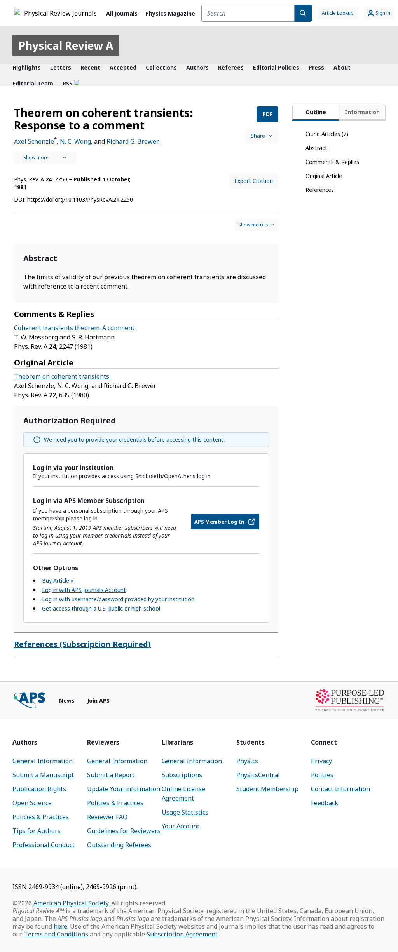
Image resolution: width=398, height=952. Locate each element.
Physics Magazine (170, 13)
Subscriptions (182, 775)
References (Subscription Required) (82, 644)
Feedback (324, 803)
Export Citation (253, 180)
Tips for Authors (36, 831)
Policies (322, 775)
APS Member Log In (219, 521)
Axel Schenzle (34, 141)
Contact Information (340, 789)
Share (258, 135)
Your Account (180, 826)
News (67, 700)
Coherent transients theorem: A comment (74, 328)
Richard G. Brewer (132, 141)
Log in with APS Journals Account (84, 589)
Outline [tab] (315, 112)
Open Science (32, 803)
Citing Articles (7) (326, 133)
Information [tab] (362, 112)
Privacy (321, 761)
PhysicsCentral (258, 775)
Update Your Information (123, 789)
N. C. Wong (75, 141)
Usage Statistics (185, 812)
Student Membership (267, 789)
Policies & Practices (40, 817)
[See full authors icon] (45, 157)
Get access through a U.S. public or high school (101, 608)
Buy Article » (58, 580)
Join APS (98, 700)
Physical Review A (66, 45)
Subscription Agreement (182, 934)
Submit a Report (110, 775)
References (319, 189)
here (60, 926)
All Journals (122, 13)
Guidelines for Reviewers (124, 831)
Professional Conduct (43, 845)
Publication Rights (39, 789)
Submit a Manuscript (43, 775)
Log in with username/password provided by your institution (118, 599)
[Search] (303, 13)
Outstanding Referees (119, 845)
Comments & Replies (332, 161)
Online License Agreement (183, 793)
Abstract (316, 147)
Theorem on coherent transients (61, 376)
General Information (42, 761)
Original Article (323, 175)
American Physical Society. (71, 903)
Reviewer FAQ (107, 817)
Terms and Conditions (56, 934)
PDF (267, 114)
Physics (247, 761)
